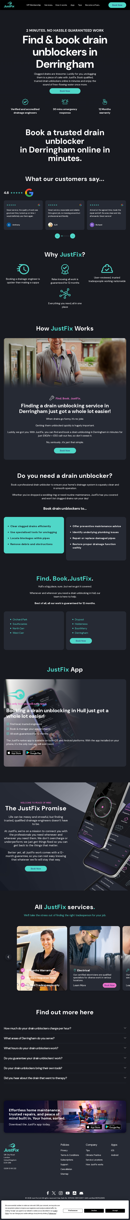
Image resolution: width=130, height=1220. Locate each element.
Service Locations (94, 1159)
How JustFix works (94, 1164)
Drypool (79, 619)
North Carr (18, 628)
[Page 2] (63, 235)
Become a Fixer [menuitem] (92, 5)
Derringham (81, 632)
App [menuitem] (72, 5)
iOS (112, 1150)
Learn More (79, 985)
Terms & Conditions (70, 1155)
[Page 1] (61, 235)
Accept (115, 1210)
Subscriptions (67, 1159)
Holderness (81, 624)
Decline (94, 1210)
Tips (88, 1150)
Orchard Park (20, 619)
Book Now (117, 5)
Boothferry (81, 628)
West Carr (18, 632)
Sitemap (64, 1173)
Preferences (73, 1210)
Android (114, 1155)
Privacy (64, 1150)
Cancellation (66, 1169)
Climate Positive (93, 1155)
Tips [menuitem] (80, 5)
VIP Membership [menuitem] (33, 5)
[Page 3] (66, 235)
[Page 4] (68, 235)
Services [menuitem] (48, 5)
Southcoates (20, 624)
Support (64, 1164)
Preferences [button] (52, 1213)
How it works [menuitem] (61, 5)
